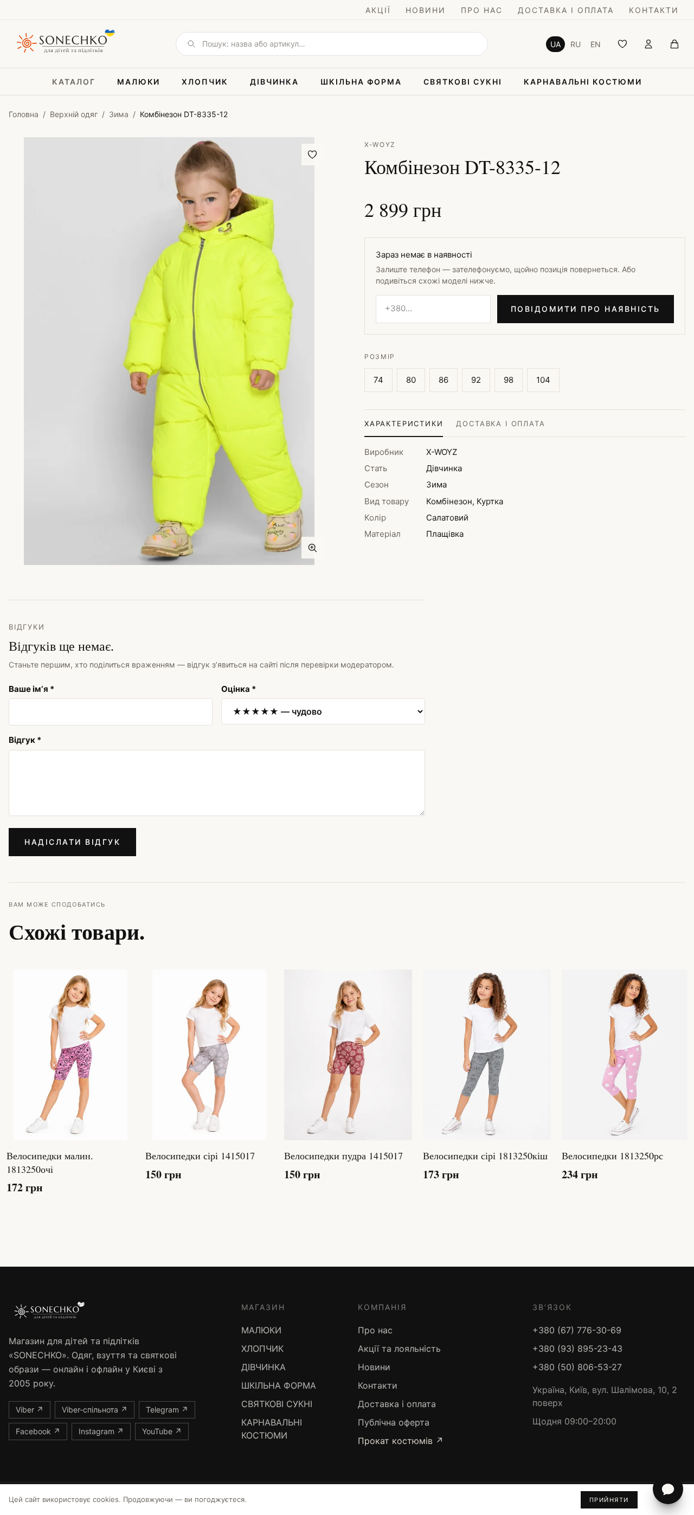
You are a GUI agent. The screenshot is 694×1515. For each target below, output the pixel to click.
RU (575, 44)
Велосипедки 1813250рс (612, 1155)
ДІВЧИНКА (274, 81)
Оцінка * (238, 689)
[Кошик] (674, 44)
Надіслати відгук (72, 841)
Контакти (654, 10)
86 (443, 380)
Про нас (482, 10)
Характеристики (403, 423)
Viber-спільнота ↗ (94, 1409)
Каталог (73, 81)
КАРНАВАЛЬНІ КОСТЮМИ (583, 81)
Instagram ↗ (101, 1431)
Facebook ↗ (38, 1431)
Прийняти (609, 1500)
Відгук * (25, 740)
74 (378, 380)
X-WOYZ (380, 144)
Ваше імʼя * (31, 689)
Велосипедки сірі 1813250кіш (485, 1155)
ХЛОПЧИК (205, 81)
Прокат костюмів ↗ (401, 1440)
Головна (23, 114)
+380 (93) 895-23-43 (577, 1348)
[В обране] (312, 154)
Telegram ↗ (167, 1409)
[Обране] (622, 44)
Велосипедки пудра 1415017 (343, 1155)
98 (508, 380)
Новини (426, 10)
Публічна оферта (393, 1422)
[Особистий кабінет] (648, 44)
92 (476, 380)
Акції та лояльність (399, 1348)
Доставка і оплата (566, 10)
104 (543, 380)
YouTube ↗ (162, 1431)
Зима (118, 114)
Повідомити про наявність (585, 308)
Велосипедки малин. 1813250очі (50, 1162)
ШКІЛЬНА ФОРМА (361, 81)
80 (411, 380)
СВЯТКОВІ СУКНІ (462, 81)
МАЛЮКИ (138, 81)
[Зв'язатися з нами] (668, 1489)
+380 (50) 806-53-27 (577, 1367)
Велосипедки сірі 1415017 (200, 1155)
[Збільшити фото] (312, 548)
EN (595, 44)
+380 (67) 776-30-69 (576, 1330)
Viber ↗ (29, 1409)
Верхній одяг (74, 114)
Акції (378, 10)
